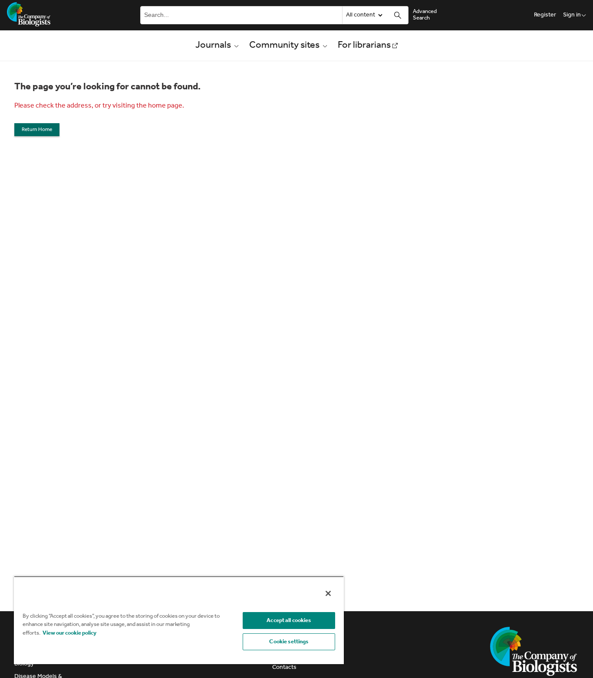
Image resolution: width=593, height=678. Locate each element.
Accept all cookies (289, 620)
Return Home (37, 129)
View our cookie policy (69, 633)
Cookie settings (288, 642)
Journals (213, 45)
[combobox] (240, 15)
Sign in (572, 15)
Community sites (284, 45)
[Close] (328, 593)
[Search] (397, 15)
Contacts (284, 667)
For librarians (364, 45)
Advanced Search (425, 15)
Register (545, 15)
